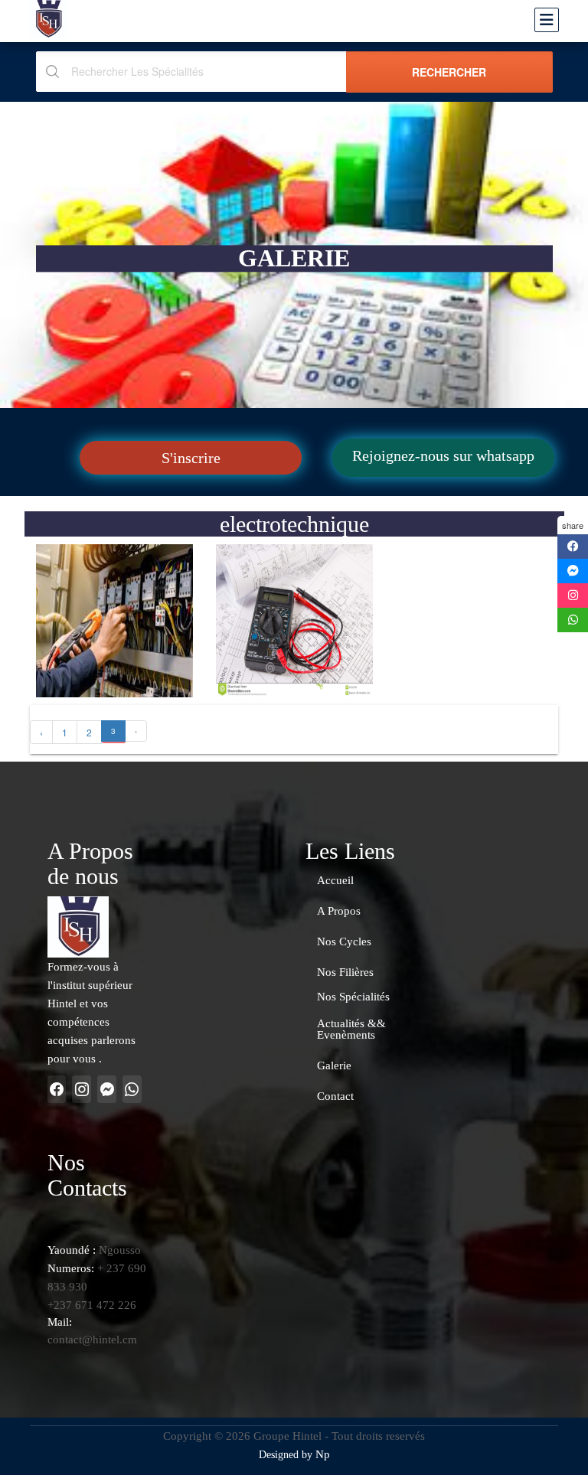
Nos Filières (345, 972)
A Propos (339, 911)
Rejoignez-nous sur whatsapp (443, 455)
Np (322, 1454)
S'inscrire (191, 457)
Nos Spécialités (353, 997)
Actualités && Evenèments (351, 1029)
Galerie (334, 1066)
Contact (335, 1096)
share (572, 525)
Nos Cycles (344, 942)
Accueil (335, 880)
